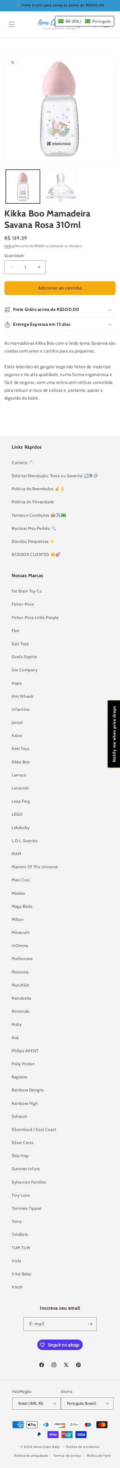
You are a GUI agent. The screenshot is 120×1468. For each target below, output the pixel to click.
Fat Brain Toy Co (27, 591)
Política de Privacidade (33, 501)
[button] (11, 24)
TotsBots (20, 1234)
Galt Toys (20, 643)
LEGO (17, 814)
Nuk (15, 1037)
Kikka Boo (21, 762)
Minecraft (20, 932)
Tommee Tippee (27, 1208)
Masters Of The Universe (35, 866)
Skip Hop (20, 1155)
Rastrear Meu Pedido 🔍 (34, 528)
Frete (8, 246)
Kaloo (17, 735)
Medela (18, 893)
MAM (16, 853)
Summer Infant (26, 1168)
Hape (17, 683)
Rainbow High (25, 1103)
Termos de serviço (67, 1455)
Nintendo (21, 1011)
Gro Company (25, 669)
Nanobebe (21, 998)
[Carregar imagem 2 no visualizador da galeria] (60, 187)
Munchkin (21, 985)
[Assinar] (90, 1324)
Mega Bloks (22, 906)
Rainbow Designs (28, 1090)
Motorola (20, 972)
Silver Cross (22, 1142)
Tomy (17, 1221)
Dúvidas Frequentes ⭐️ (33, 541)
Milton (18, 919)
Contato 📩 (22, 462)
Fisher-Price (23, 604)
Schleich (19, 1116)
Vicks (17, 1260)
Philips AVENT (25, 1050)
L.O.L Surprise (25, 840)
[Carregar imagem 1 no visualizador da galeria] (23, 187)
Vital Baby (21, 1274)
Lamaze (19, 775)
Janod (17, 722)
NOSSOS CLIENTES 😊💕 (36, 554)
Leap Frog (21, 801)
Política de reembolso (83, 1447)
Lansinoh (20, 788)
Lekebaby (21, 827)
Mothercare (22, 958)
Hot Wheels (23, 696)
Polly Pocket (23, 1063)
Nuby (17, 1024)
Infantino (20, 709)
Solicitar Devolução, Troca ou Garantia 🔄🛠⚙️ (55, 475)
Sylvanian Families (29, 1182)
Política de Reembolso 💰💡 (38, 488)
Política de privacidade (31, 1455)
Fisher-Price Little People (35, 617)
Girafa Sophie (24, 656)
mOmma (20, 945)
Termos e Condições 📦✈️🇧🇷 (39, 515)
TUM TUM (21, 1247)
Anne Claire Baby (47, 1446)
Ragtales (20, 1076)
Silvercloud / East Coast (34, 1129)
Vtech (17, 1287)
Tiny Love (21, 1195)
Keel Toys (20, 748)
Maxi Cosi (21, 879)
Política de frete (99, 1455)
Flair (16, 630)
